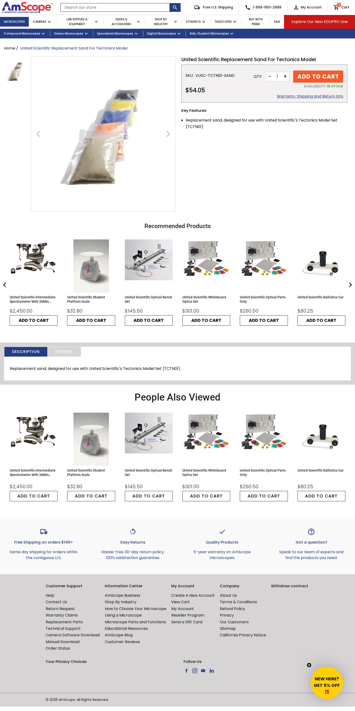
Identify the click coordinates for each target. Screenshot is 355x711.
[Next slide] (350, 285)
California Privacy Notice (243, 635)
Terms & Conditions (238, 602)
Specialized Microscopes (115, 33)
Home (9, 48)
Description (26, 351)
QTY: (258, 76)
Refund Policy (232, 608)
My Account (311, 7)
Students (193, 22)
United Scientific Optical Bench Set (148, 299)
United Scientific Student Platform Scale (86, 299)
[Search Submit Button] (175, 7)
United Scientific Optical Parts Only (263, 299)
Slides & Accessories (121, 21)
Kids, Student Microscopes (209, 33)
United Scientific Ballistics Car (321, 297)
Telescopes (223, 22)
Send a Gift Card (186, 622)
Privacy (227, 615)
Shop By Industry (161, 21)
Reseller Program (187, 615)
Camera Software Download (73, 635)
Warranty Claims (62, 615)
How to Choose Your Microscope (135, 608)
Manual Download (62, 642)
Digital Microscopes (161, 33)
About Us (228, 595)
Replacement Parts (64, 622)
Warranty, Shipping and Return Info (310, 96)
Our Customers (234, 622)
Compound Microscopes (22, 33)
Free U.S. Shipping (217, 7)
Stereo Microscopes (68, 33)
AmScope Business (122, 595)
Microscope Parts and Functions (135, 622)
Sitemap (228, 628)
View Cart (180, 602)
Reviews (64, 351)
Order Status (58, 648)
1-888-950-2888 (267, 7)
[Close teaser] (309, 665)
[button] (327, 683)
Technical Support (63, 628)
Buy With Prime (256, 21)
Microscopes (14, 22)
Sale (277, 22)
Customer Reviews (122, 642)
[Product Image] (15, 71)
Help (50, 595)
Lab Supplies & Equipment (77, 21)
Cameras (39, 22)
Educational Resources (126, 628)
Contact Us (56, 602)
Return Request (60, 608)
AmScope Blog (119, 635)
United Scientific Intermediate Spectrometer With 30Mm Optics (33, 299)
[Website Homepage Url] (27, 7)
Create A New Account (193, 595)
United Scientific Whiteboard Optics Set (204, 299)
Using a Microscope (123, 615)
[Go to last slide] (5, 285)
